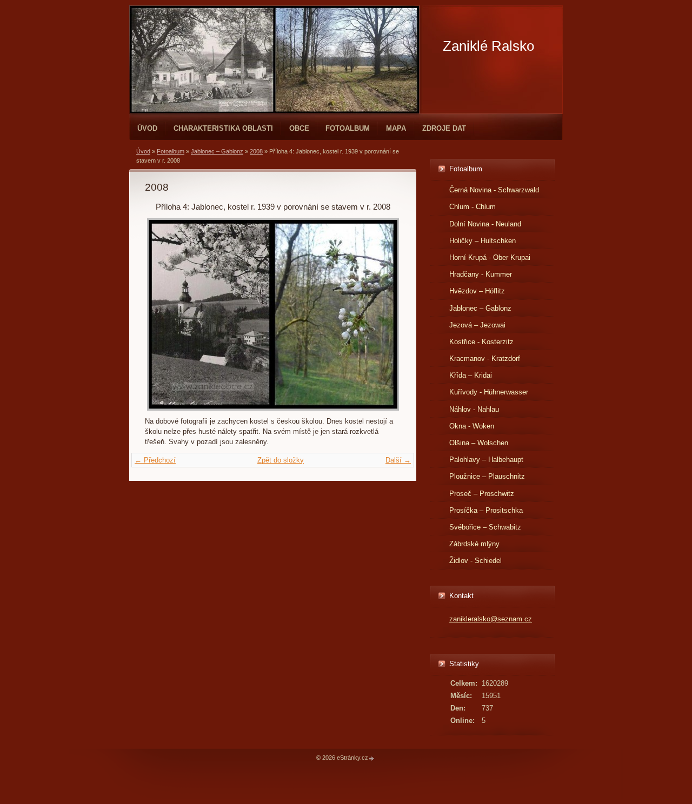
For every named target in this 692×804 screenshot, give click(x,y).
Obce (299, 128)
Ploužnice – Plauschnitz (487, 476)
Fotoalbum (347, 128)
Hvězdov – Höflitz (477, 291)
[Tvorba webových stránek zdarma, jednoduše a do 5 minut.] (372, 758)
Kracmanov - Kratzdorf (484, 358)
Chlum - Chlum (472, 207)
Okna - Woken (471, 426)
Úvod (147, 128)
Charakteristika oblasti (223, 128)
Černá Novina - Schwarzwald (494, 190)
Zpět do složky (280, 460)
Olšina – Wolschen (478, 443)
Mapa (396, 128)
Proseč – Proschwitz (481, 494)
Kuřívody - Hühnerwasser (488, 392)
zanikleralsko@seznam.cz (490, 619)
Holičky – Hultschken (482, 241)
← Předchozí (155, 460)
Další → (398, 460)
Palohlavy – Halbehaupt (486, 459)
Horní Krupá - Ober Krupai (489, 257)
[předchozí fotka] (162, 314)
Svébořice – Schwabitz (485, 527)
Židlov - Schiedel (475, 561)
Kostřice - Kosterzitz (481, 342)
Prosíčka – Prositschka (486, 510)
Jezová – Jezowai (477, 325)
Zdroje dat (444, 128)
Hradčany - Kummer (480, 274)
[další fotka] (383, 314)
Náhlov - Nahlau (474, 409)
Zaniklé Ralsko (488, 45)
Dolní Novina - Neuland (485, 224)
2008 (256, 151)
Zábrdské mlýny (474, 544)
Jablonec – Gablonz (217, 151)
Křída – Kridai (470, 375)
